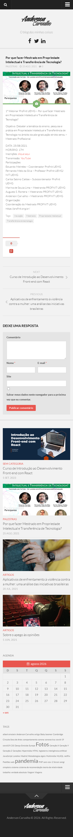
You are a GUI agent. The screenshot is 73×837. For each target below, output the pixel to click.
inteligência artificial (57, 751)
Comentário (13, 337)
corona (41, 739)
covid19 (6, 745)
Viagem (30, 772)
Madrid (24, 756)
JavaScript (7, 756)
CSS (12, 745)
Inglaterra (43, 751)
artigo (37, 734)
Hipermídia (27, 751)
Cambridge (58, 734)
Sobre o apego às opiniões (21, 635)
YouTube (26, 158)
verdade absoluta (19, 772)
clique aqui (24, 153)
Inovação (18, 216)
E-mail (42, 362)
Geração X (54, 745)
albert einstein (9, 734)
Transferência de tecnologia (20, 221)
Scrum (56, 762)
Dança (18, 745)
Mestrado (31, 216)
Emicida (24, 745)
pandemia (26, 761)
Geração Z (7, 751)
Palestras (11, 66)
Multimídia (51, 756)
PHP (41, 762)
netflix (67, 756)
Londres (16, 756)
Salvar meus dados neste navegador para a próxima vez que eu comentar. (36, 397)
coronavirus (50, 739)
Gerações (17, 751)
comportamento (30, 739)
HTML (35, 751)
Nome (11, 362)
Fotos (42, 744)
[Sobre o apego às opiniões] (36, 610)
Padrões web (8, 762)
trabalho (6, 772)
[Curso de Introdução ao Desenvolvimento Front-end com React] (36, 444)
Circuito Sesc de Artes (12, 739)
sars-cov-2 (48, 762)
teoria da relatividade (53, 767)
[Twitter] (36, 41)
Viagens (38, 772)
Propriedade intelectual (50, 216)
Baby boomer (46, 734)
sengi (62, 762)
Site (9, 376)
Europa (32, 745)
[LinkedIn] (43, 41)
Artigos (8, 574)
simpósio (7, 767)
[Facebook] (29, 41)
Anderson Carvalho (25, 734)
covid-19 (60, 739)
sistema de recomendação (30, 767)
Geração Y (64, 745)
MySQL (60, 756)
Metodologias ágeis (37, 756)
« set (6, 712)
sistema (15, 767)
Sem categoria (13, 463)
